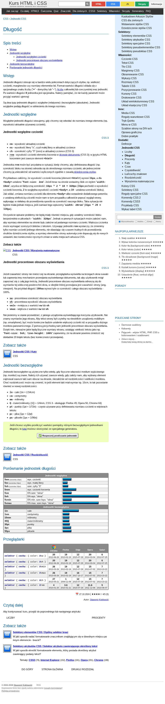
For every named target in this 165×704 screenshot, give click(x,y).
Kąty (127, 163)
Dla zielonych (80, 11)
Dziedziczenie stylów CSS (136, 28)
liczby (60, 89)
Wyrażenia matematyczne (139, 181)
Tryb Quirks (128, 120)
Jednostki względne (20, 53)
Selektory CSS (129, 190)
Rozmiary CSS (130, 82)
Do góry (27, 669)
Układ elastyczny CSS (134, 105)
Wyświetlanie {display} (132, 271)
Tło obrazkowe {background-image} (139, 256)
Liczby (128, 151)
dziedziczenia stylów (85, 172)
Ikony (158, 221)
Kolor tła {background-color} (135, 245)
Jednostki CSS (18, 18)
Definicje (126, 144)
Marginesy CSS (130, 70)
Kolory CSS (128, 186)
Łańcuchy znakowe (136, 174)
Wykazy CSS (129, 78)
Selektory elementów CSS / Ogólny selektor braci (40, 632)
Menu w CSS (129, 124)
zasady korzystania (52, 688)
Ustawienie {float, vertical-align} (137, 274)
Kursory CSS (128, 93)
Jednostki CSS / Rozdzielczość (30, 454)
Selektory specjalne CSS (135, 43)
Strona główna (52, 669)
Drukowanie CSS (131, 97)
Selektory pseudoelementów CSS (140, 47)
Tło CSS (126, 66)
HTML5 (35, 11)
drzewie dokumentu (69, 154)
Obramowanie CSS (132, 74)
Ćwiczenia (46, 11)
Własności (114, 11)
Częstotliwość (133, 170)
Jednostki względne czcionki (31, 56)
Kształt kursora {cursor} (133, 267)
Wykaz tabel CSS (131, 209)
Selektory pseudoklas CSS (136, 51)
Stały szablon (128, 238)
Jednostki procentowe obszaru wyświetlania (39, 60)
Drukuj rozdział (82, 669)
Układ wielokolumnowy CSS (137, 101)
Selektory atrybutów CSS (135, 39)
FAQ (148, 11)
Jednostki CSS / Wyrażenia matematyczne (36, 250)
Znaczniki (66, 11)
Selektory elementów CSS (136, 35)
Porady (120, 285)
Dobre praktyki (129, 136)
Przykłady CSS (130, 205)
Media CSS (128, 113)
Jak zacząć (12, 11)
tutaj (24, 428)
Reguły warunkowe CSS (135, 117)
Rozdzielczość (133, 177)
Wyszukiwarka (127, 221)
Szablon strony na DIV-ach (136, 128)
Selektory (102, 11)
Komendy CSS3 (130, 201)
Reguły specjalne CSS (134, 193)
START (3, 11)
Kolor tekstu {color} (131, 249)
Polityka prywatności (10, 691)
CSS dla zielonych (132, 20)
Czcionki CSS (129, 59)
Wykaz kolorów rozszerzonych (136, 242)
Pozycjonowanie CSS (134, 89)
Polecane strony (128, 318)
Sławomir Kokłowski (99, 600)
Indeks (140, 221)
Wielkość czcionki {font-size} (135, 253)
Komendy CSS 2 (131, 197)
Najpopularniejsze (129, 231)
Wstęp (13, 49)
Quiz (56, 11)
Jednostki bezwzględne (22, 64)
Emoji (149, 221)
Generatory (138, 11)
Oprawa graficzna (131, 132)
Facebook (162, 701)
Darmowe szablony (131, 325)
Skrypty (126, 11)
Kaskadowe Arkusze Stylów (137, 16)
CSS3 (92, 11)
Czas (128, 166)
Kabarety (126, 328)
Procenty (130, 159)
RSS (39, 685)
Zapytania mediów (130, 263)
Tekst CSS (127, 62)
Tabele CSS (128, 86)
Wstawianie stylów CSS (135, 24)
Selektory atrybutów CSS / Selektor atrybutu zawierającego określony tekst (55, 646)
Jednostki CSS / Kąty (25, 351)
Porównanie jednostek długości (26, 67)
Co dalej (24, 11)
